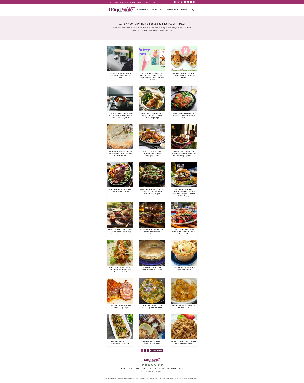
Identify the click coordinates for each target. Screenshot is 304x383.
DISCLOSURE (112, 377)
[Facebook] (178, 2)
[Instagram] (175, 2)
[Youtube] (185, 2)
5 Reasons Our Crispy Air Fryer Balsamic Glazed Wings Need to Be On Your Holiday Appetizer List (184, 154)
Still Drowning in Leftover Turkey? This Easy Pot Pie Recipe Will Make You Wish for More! (120, 154)
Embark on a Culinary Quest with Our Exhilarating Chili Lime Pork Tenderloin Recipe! (120, 270)
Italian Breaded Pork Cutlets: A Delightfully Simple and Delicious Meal (184, 116)
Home (110, 2)
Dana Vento (122, 9)
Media (153, 2)
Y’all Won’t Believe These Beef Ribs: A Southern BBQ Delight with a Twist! (152, 232)
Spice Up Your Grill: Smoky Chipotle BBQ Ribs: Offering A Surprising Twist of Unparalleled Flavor (120, 232)
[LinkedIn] (191, 2)
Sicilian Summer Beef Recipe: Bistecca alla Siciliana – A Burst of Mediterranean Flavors (183, 232)
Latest (139, 2)
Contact (116, 2)
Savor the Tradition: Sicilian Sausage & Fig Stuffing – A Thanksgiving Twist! (152, 154)
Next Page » (157, 350)
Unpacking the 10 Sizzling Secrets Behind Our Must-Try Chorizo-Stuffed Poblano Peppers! (152, 192)
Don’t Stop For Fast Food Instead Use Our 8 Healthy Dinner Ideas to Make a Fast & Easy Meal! (120, 116)
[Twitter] (188, 2)
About (121, 2)
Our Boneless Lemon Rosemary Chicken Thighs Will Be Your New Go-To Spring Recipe (152, 116)
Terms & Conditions (130, 2)
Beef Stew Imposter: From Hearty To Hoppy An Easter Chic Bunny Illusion (183, 75)
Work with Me (146, 2)
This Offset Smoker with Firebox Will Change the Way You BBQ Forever (120, 75)
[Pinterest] (181, 2)
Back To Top (152, 374)
